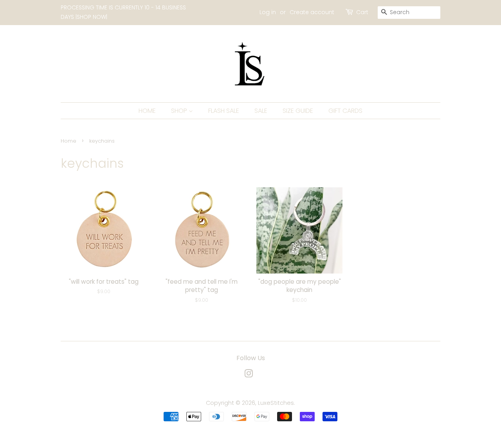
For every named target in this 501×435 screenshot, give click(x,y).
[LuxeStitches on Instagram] (248, 375)
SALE (260, 110)
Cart (362, 12)
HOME (147, 110)
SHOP (180, 110)
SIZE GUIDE (298, 110)
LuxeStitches (276, 403)
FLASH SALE (223, 110)
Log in (268, 12)
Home (68, 141)
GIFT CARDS (345, 110)
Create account (312, 12)
